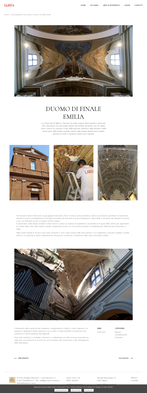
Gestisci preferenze (61, 390)
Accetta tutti (89, 390)
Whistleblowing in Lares (26, 383)
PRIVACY (134, 378)
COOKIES (134, 380)
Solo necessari (76, 390)
